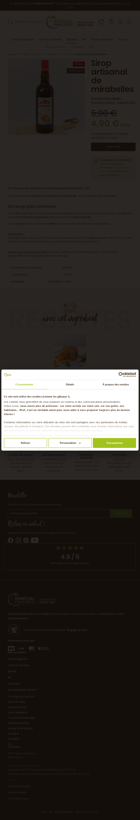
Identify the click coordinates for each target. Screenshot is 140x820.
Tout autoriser (114, 442)
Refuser (25, 442)
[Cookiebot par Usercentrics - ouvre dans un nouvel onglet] (121, 374)
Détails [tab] (70, 384)
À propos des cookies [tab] (116, 384)
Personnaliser (68, 442)
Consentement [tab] (24, 384)
